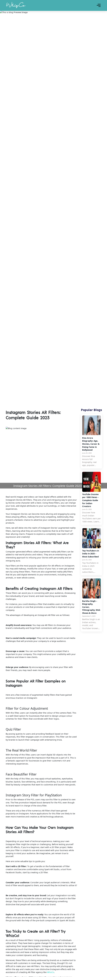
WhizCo (50, 972)
